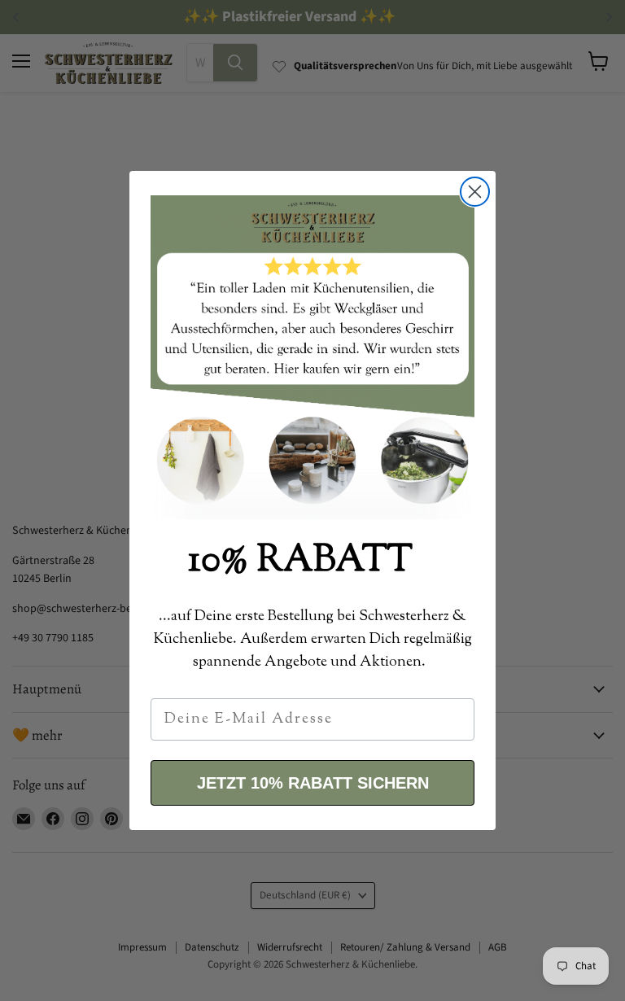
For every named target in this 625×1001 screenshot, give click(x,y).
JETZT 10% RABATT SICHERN (313, 783)
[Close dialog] (475, 191)
